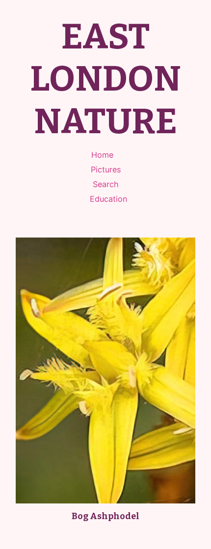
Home (102, 155)
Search (106, 184)
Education (109, 199)
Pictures (106, 169)
